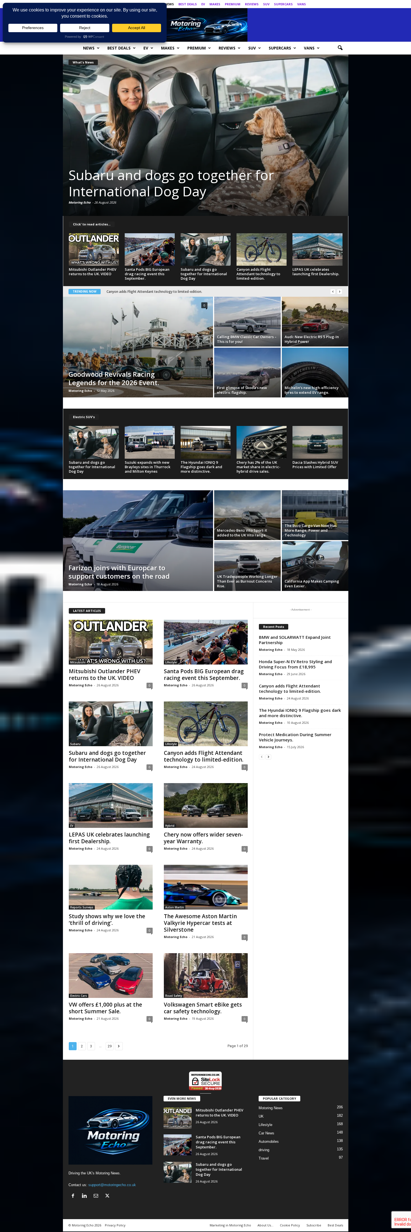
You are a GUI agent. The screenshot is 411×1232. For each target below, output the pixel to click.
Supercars (283, 4)
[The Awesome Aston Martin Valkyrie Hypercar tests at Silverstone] (206, 887)
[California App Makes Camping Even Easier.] (315, 566)
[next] (339, 291)
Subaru (75, 744)
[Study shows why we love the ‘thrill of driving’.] (111, 887)
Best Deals (187, 4)
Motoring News (271, 1108)
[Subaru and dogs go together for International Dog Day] (206, 249)
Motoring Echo (79, 202)
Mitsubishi (78, 662)
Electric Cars (78, 996)
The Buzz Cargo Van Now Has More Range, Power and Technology (311, 530)
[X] (344, 4)
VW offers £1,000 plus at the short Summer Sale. (105, 1008)
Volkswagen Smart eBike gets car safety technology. (203, 1008)
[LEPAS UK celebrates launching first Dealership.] (317, 249)
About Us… (265, 1225)
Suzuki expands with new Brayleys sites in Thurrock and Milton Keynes (147, 467)
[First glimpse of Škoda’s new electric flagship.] (247, 372)
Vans (301, 4)
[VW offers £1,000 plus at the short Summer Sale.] (111, 975)
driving (264, 1150)
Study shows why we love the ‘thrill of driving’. (143, 291)
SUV (266, 4)
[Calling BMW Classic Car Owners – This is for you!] (247, 322)
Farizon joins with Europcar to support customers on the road (119, 572)
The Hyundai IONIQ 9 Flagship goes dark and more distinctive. (201, 467)
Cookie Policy (290, 1225)
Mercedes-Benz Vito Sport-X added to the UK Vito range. (242, 533)
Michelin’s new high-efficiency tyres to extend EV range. (312, 390)
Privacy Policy (115, 1225)
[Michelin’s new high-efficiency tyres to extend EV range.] (315, 372)
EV (203, 4)
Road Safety (173, 996)
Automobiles (269, 1141)
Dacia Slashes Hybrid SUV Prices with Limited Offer (315, 464)
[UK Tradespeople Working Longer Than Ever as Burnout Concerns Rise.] (247, 566)
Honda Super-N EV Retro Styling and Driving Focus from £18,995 (295, 664)
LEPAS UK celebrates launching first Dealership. (315, 271)
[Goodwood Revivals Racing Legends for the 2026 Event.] (138, 347)
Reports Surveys (81, 907)
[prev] (333, 291)
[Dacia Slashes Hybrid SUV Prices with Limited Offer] (317, 442)
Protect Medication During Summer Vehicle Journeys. (295, 737)
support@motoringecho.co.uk (112, 1185)
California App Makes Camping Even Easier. (312, 583)
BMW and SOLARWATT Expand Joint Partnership (295, 639)
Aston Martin (174, 907)
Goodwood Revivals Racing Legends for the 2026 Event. (113, 378)
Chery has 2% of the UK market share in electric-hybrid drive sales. (258, 467)
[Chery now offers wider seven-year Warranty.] (206, 805)
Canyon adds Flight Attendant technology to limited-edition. (205, 183)
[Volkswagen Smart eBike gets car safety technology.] (206, 975)
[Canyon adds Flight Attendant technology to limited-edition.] (205, 135)
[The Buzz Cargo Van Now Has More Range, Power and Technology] (315, 515)
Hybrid (169, 826)
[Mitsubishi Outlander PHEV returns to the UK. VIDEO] (94, 249)
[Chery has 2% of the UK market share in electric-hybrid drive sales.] (262, 442)
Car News (266, 1133)
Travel (264, 1158)
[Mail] (335, 4)
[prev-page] (261, 757)
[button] (340, 48)
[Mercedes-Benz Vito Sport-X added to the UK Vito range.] (247, 515)
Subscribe (313, 1225)
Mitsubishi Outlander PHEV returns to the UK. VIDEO (92, 271)
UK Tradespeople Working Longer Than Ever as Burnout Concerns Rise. (247, 581)
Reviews (252, 4)
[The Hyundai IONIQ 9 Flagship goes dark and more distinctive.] (206, 442)
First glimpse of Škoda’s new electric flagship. (242, 390)
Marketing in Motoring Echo (230, 1225)
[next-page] (268, 757)
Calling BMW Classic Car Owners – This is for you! (247, 339)
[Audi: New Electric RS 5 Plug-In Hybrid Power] (315, 322)
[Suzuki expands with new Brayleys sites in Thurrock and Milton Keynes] (150, 442)
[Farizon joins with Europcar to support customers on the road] (138, 540)
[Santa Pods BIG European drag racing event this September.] (150, 249)
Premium (232, 4)
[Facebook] (318, 4)
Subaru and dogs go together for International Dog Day (204, 274)
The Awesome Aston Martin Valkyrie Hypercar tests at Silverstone (200, 923)
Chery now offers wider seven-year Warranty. (203, 838)
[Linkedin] (326, 4)
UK (261, 1116)
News (169, 4)
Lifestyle (171, 662)
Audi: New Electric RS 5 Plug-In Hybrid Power (312, 339)
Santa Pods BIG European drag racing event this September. (147, 274)
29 (110, 1046)
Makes (214, 4)
